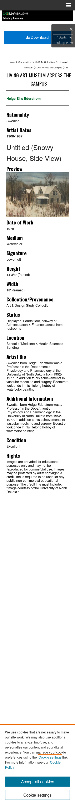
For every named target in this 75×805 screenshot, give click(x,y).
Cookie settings (50, 757)
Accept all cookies (37, 781)
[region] (37, 764)
